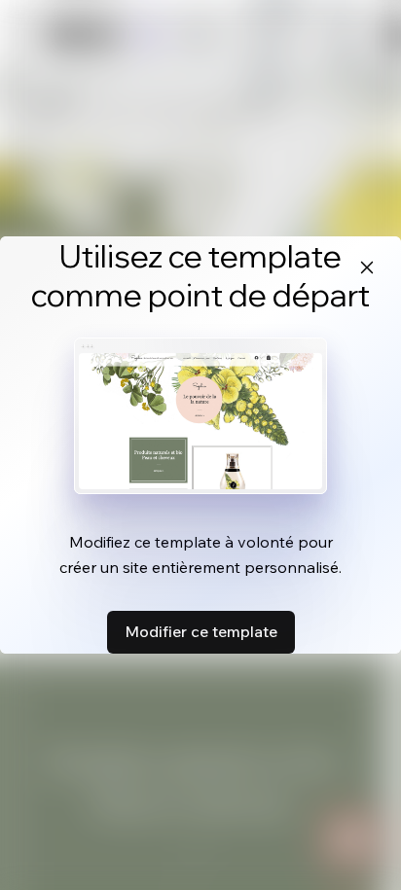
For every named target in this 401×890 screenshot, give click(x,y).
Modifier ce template (201, 631)
